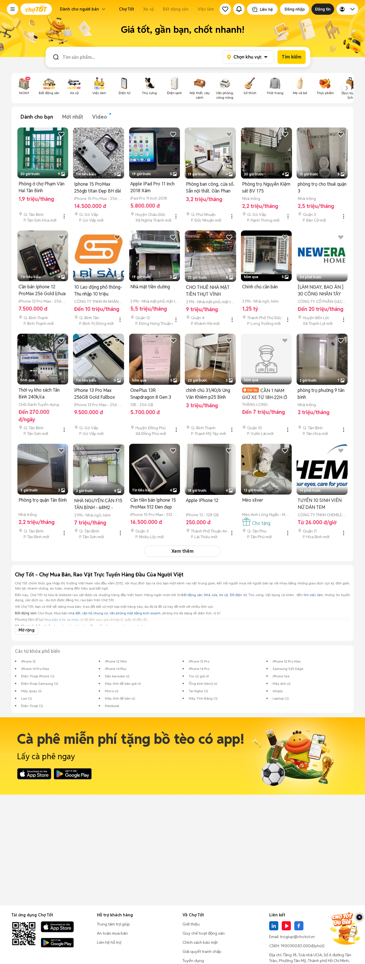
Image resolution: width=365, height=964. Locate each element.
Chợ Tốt (126, 9)
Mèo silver (252, 500)
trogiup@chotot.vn (297, 936)
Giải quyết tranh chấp (201, 951)
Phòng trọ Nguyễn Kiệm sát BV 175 (266, 187)
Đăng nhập (295, 9)
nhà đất (74, 613)
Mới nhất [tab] (72, 117)
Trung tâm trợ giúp (113, 924)
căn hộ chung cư (95, 613)
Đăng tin (322, 9)
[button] (12, 9)
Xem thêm (182, 551)
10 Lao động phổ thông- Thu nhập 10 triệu (98, 290)
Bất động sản (175, 9)
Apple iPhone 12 (202, 500)
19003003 (290, 945)
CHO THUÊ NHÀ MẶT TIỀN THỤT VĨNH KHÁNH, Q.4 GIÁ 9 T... (208, 291)
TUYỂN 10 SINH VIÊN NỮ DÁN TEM (320, 503)
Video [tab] (99, 117)
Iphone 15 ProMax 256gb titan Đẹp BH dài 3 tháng (97, 188)
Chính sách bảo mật (200, 942)
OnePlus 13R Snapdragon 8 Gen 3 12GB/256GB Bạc (150, 394)
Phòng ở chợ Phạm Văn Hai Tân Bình (41, 187)
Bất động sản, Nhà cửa (199, 595)
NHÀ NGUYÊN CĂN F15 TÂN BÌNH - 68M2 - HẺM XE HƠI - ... (98, 504)
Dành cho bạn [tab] (37, 117)
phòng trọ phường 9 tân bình (321, 393)
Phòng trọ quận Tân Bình (43, 500)
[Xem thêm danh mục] (346, 88)
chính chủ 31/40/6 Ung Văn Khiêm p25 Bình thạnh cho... (208, 394)
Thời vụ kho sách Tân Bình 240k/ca (39, 393)
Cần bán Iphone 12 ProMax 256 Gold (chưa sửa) (42, 290)
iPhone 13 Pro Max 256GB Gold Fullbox (94, 393)
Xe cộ (148, 9)
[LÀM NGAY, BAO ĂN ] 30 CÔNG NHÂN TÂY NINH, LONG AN (320, 290)
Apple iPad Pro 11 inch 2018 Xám (152, 187)
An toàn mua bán (112, 933)
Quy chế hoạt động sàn (203, 933)
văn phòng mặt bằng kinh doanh (135, 613)
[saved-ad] (225, 9)
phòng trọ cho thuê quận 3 (322, 187)
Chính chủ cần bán (260, 287)
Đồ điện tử (238, 595)
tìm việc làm (313, 595)
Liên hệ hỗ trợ (109, 942)
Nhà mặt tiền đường (150, 287)
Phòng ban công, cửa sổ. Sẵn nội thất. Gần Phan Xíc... (210, 188)
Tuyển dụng (193, 960)
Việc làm (206, 9)
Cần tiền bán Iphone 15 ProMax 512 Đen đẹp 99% (153, 504)
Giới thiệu (191, 924)
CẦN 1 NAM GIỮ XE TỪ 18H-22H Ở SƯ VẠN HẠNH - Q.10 (264, 394)
